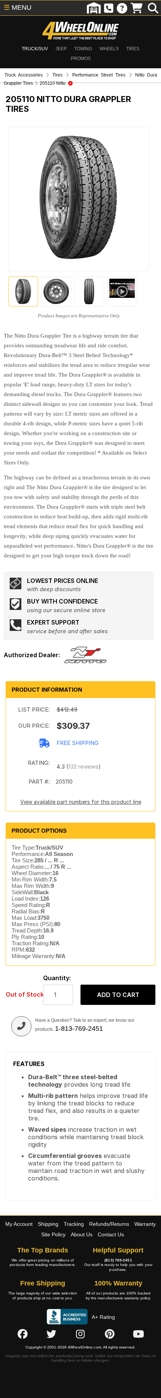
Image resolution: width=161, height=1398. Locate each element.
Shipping (48, 1224)
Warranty (145, 1224)
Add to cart (118, 995)
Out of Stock (21, 994)
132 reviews (83, 766)
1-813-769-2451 (79, 1028)
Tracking (74, 1224)
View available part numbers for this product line (80, 802)
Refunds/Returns (109, 1224)
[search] (153, 8)
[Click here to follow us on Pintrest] (109, 1333)
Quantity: (57, 978)
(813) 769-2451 (118, 1260)
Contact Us (111, 1234)
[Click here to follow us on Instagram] (80, 1333)
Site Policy (53, 1234)
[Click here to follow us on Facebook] (22, 1333)
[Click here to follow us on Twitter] (51, 1333)
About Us (81, 1234)
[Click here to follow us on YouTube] (138, 1333)
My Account (19, 1224)
